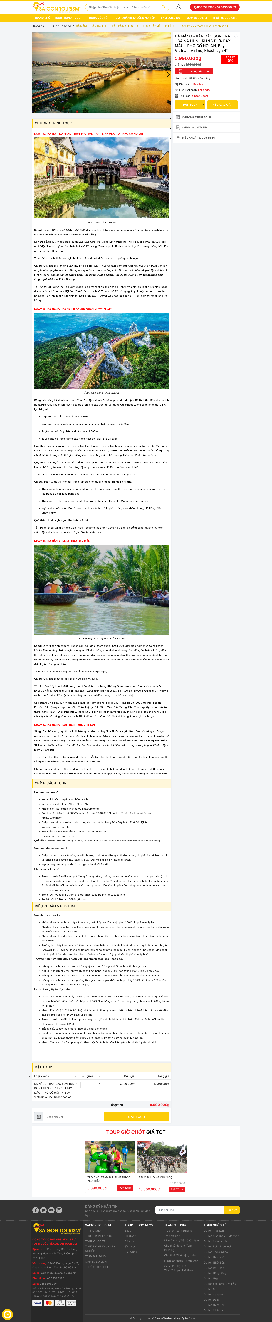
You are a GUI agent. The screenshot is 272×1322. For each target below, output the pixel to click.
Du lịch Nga (211, 1278)
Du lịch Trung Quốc (216, 1251)
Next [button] (168, 74)
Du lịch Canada (213, 1294)
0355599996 (205, 7)
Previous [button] (35, 74)
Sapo (192, 1318)
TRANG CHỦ (42, 17)
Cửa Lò (129, 1241)
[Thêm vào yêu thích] (236, 36)
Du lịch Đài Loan (214, 1267)
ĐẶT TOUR (125, 1188)
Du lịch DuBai (212, 1299)
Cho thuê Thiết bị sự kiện (180, 1255)
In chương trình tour (197, 71)
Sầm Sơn (130, 1246)
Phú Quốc (131, 1251)
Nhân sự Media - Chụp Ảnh (181, 1260)
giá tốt (136, 1132)
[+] (93, 1083)
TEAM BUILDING (170, 17)
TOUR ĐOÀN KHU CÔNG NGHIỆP (134, 17)
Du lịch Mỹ (210, 1289)
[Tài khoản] (178, 6)
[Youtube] (51, 1210)
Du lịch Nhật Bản (214, 1262)
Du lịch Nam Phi (214, 1304)
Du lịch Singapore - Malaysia (221, 1235)
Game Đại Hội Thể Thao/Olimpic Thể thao (178, 1268)
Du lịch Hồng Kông (215, 1273)
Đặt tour (136, 1117)
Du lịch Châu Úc (214, 1310)
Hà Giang (130, 1235)
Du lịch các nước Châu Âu (220, 1283)
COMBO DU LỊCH (197, 17)
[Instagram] (59, 1210)
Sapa (128, 1230)
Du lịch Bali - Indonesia (218, 1246)
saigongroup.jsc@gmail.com (58, 1272)
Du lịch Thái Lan (214, 1230)
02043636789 (226, 7)
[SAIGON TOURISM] (56, 6)
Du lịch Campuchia (215, 1241)
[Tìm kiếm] (163, 7)
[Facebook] (35, 1210)
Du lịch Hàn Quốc (214, 1257)
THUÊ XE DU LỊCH (224, 17)
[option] (101, 72)
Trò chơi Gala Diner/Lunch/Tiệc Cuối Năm (181, 1238)
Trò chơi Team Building (178, 1230)
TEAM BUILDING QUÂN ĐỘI (156, 1177)
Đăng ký (232, 1209)
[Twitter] (43, 1210)
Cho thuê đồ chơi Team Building (178, 1248)
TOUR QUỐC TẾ (97, 17)
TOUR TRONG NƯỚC (67, 17)
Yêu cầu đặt (222, 104)
